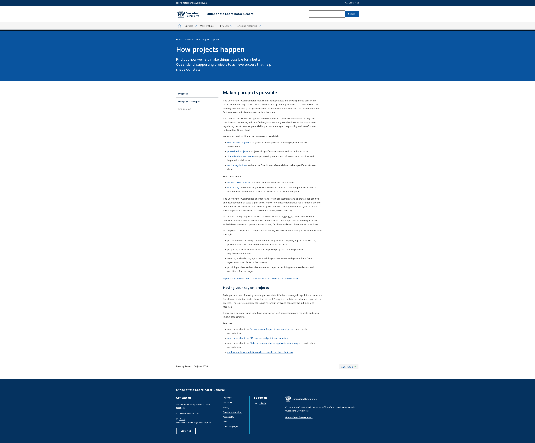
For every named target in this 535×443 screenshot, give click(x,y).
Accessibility (228, 417)
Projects (189, 39)
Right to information (232, 412)
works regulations (237, 165)
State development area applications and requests (276, 343)
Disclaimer (228, 402)
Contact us (186, 430)
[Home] (179, 26)
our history (233, 187)
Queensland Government (299, 417)
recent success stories (239, 182)
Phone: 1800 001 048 (189, 413)
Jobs (225, 421)
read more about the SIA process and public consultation (257, 338)
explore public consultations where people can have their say (260, 352)
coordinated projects (238, 142)
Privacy (226, 407)
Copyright (227, 397)
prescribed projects (237, 151)
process (273, 329)
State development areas (240, 156)
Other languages (230, 426)
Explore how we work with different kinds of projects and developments (261, 278)
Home (179, 39)
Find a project (184, 109)
